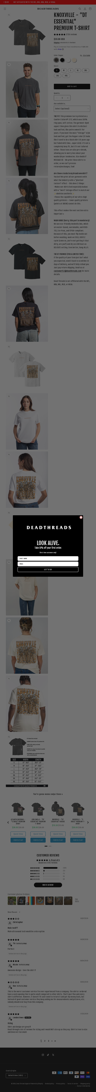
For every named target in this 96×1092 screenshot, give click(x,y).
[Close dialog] (81, 517)
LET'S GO (48, 569)
